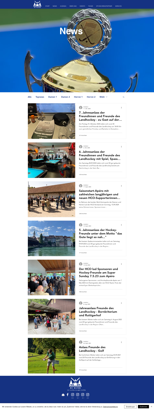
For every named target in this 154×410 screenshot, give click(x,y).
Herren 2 (91, 97)
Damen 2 (65, 97)
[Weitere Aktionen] (122, 107)
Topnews (40, 97)
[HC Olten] (73, 395)
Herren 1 (78, 97)
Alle (29, 97)
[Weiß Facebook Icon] (68, 395)
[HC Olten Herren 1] (83, 395)
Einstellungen (130, 407)
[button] (124, 97)
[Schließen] (151, 406)
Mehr (102, 97)
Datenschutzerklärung (110, 407)
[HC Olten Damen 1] (78, 395)
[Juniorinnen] (88, 395)
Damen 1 (52, 97)
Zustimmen (143, 407)
